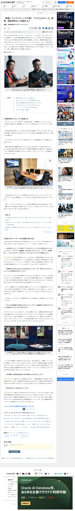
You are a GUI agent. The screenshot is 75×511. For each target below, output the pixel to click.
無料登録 (70, 2)
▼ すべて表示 (48, 232)
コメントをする (14, 451)
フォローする (28, 31)
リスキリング (34, 6)
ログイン (62, 2)
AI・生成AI (45, 6)
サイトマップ (11, 486)
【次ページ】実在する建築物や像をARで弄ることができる (19, 406)
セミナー (4, 6)
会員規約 (10, 488)
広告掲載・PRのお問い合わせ (65, 379)
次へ (31, 409)
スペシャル (14, 6)
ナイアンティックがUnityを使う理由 (26, 107)
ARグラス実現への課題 (22, 110)
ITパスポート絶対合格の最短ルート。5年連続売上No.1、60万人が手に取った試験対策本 (29, 458)
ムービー (24, 6)
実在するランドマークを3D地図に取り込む (28, 100)
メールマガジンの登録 (12, 481)
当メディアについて (12, 496)
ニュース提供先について (13, 494)
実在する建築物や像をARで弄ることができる (28, 103)
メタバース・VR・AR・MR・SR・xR (13, 32)
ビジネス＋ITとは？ (21, 3)
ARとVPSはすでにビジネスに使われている (28, 105)
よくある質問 (11, 484)
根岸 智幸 (9, 52)
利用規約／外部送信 (12, 490)
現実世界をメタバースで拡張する (25, 98)
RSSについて (10, 492)
